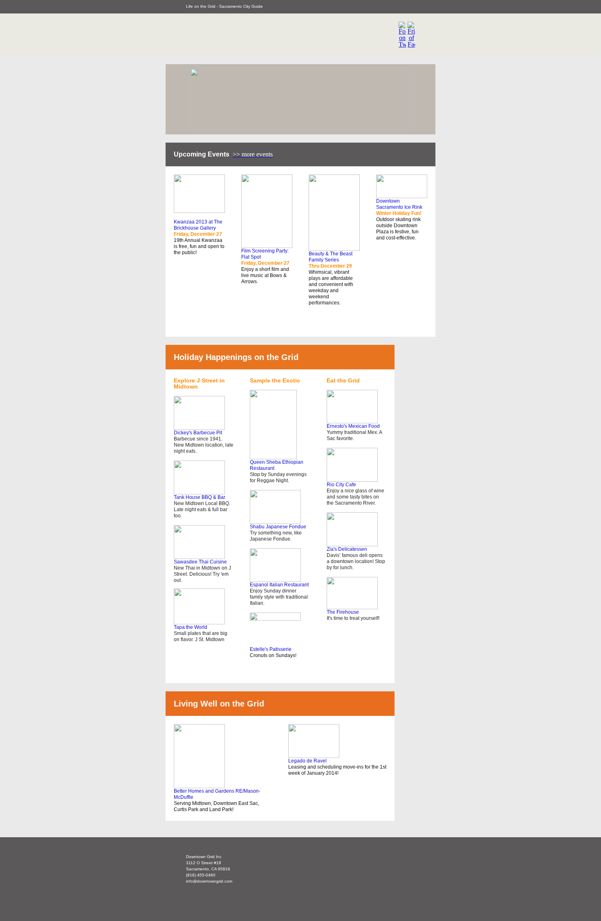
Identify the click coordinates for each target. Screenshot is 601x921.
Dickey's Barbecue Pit (198, 433)
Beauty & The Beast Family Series (330, 257)
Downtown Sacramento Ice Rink (399, 204)
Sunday (276, 474)
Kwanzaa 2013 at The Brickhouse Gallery (198, 225)
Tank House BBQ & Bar (199, 497)
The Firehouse (343, 612)
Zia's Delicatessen (347, 549)
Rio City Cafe (341, 484)
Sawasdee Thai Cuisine (200, 562)
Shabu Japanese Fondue (278, 527)
